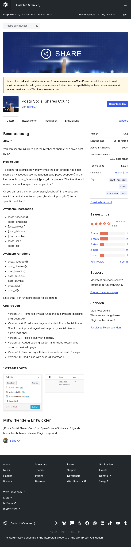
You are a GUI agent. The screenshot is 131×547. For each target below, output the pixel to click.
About (6, 464)
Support (123, 120)
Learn (70, 464)
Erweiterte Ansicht (101, 202)
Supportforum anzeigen (104, 292)
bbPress (9, 503)
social (124, 193)
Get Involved (106, 464)
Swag (104, 481)
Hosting (7, 475)
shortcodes (112, 193)
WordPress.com (14, 492)
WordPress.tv (76, 481)
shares (123, 186)
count (112, 180)
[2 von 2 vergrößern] (79, 378)
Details (11, 120)
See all (124, 261)
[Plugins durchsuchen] (37, 26)
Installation (51, 120)
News (6, 470)
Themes (40, 470)
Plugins (39, 475)
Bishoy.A (32, 106)
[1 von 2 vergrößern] (38, 378)
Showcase (41, 464)
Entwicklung (72, 120)
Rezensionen (29, 120)
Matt (7, 497)
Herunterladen (117, 104)
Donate (105, 475)
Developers (73, 475)
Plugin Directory (11, 14)
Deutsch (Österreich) (23, 523)
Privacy (7, 481)
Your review (97, 261)
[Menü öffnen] (126, 5)
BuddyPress (12, 509)
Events (103, 470)
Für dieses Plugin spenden (105, 327)
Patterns (40, 481)
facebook (122, 180)
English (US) (121, 172)
